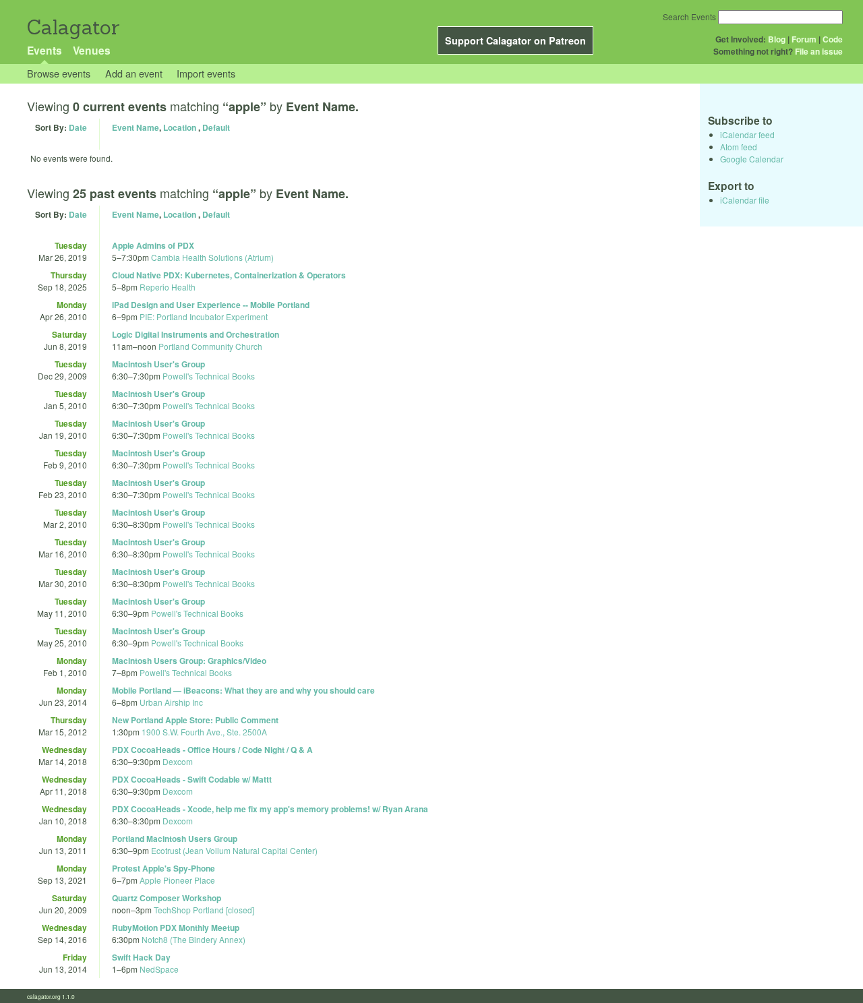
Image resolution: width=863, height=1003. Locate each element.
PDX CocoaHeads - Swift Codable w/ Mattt (192, 779)
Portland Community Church (210, 346)
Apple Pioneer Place (177, 880)
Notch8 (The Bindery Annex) (193, 939)
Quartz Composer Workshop (166, 898)
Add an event (133, 73)
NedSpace (159, 969)
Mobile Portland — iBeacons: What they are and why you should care (243, 690)
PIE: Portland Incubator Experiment (204, 316)
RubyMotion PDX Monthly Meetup (175, 927)
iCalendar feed (747, 134)
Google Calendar (751, 158)
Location (179, 127)
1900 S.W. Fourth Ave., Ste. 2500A (204, 731)
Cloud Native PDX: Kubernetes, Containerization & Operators (229, 275)
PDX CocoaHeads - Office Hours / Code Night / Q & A (212, 749)
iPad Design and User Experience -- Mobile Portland (210, 305)
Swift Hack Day (141, 957)
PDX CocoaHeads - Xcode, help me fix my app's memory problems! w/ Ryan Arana (270, 809)
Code (833, 39)
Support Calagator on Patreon (515, 40)
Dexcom (177, 761)
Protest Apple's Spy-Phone (163, 868)
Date (78, 127)
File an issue (819, 51)
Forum (804, 39)
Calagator (72, 27)
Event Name (135, 127)
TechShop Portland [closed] (204, 909)
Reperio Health (168, 287)
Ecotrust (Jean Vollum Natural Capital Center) (234, 850)
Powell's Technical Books (208, 376)
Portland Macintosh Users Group (174, 838)
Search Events (689, 16)
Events (44, 50)
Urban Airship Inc (171, 702)
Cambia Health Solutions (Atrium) (212, 257)
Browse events (58, 73)
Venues (92, 50)
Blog (776, 39)
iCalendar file (744, 200)
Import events (206, 73)
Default (216, 127)
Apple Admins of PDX (153, 245)
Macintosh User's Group (158, 364)
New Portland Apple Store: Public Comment (195, 720)
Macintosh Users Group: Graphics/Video (189, 661)
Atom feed (738, 146)
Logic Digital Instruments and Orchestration (195, 334)
